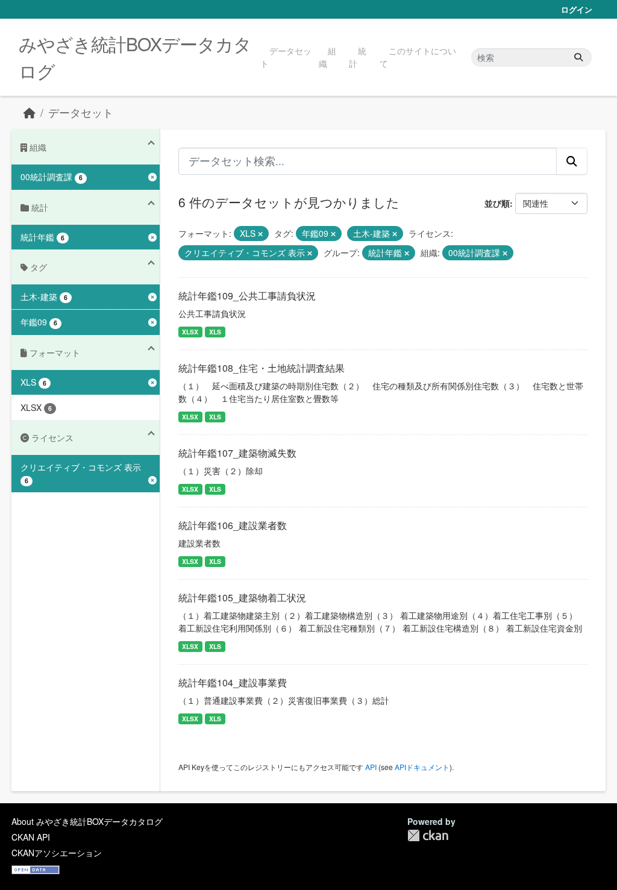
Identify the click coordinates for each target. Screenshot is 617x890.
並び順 (497, 203)
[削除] (260, 234)
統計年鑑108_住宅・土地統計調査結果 (261, 368)
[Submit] (578, 57)
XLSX (190, 331)
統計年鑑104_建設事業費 (232, 682)
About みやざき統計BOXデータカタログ (87, 821)
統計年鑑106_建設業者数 (232, 525)
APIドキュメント (422, 767)
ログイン (576, 9)
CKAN (427, 835)
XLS (215, 331)
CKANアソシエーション (56, 853)
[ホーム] (29, 112)
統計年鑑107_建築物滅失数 (237, 453)
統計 (357, 57)
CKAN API (30, 837)
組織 (327, 57)
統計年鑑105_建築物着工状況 (242, 597)
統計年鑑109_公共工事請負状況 (247, 295)
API (371, 767)
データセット (286, 57)
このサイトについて (418, 57)
